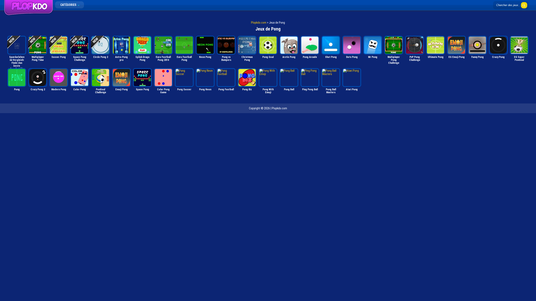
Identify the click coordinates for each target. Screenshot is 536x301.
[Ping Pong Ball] (309, 77)
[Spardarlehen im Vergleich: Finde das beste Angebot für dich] (16, 45)
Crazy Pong (498, 57)
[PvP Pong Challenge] (414, 45)
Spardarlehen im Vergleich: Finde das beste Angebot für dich (16, 61)
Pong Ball (289, 89)
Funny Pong (477, 57)
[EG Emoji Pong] (456, 45)
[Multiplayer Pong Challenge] (393, 45)
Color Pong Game (163, 91)
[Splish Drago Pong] (142, 45)
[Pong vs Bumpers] (226, 45)
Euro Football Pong (184, 58)
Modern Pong (58, 89)
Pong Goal (268, 57)
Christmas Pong (247, 58)
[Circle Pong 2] (100, 45)
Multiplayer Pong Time (38, 58)
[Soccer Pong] (58, 45)
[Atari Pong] (351, 77)
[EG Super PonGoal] (519, 45)
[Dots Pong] (351, 45)
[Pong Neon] (205, 77)
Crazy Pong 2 (38, 89)
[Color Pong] (79, 77)
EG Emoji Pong (456, 57)
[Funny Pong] (477, 45)
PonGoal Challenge (100, 91)
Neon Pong (205, 57)
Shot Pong (331, 57)
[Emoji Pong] (121, 77)
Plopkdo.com (258, 22)
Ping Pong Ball (310, 89)
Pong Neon (205, 89)
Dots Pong (352, 57)
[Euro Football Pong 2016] (163, 45)
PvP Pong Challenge (414, 58)
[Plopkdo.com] (28, 14)
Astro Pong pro (121, 58)
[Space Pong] (142, 77)
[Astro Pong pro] (121, 45)
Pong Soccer (184, 89)
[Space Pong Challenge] (79, 45)
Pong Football (226, 89)
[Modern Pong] (58, 77)
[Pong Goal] (268, 45)
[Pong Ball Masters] (330, 77)
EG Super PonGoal (519, 58)
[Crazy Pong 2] (37, 77)
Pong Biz (247, 89)
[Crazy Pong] (498, 45)
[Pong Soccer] (184, 77)
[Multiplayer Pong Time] (37, 45)
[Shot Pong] (330, 45)
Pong (17, 89)
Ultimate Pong (435, 57)
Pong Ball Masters (331, 91)
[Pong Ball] (289, 77)
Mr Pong (372, 57)
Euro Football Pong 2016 (163, 58)
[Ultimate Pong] (435, 45)
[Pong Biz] (247, 77)
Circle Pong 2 (100, 57)
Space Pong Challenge (79, 58)
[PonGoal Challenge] (100, 77)
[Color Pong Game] (163, 77)
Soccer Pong (59, 57)
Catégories (68, 4)
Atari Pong (352, 89)
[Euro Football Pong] (184, 45)
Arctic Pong (288, 57)
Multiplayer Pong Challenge (394, 60)
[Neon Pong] (205, 45)
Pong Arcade (310, 57)
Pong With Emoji (268, 91)
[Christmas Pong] (247, 45)
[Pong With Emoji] (268, 77)
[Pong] (16, 77)
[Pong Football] (226, 77)
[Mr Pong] (372, 45)
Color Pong (79, 89)
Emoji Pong (121, 89)
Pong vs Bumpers (226, 58)
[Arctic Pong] (289, 45)
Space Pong (142, 89)
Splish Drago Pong (142, 58)
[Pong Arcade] (309, 45)
